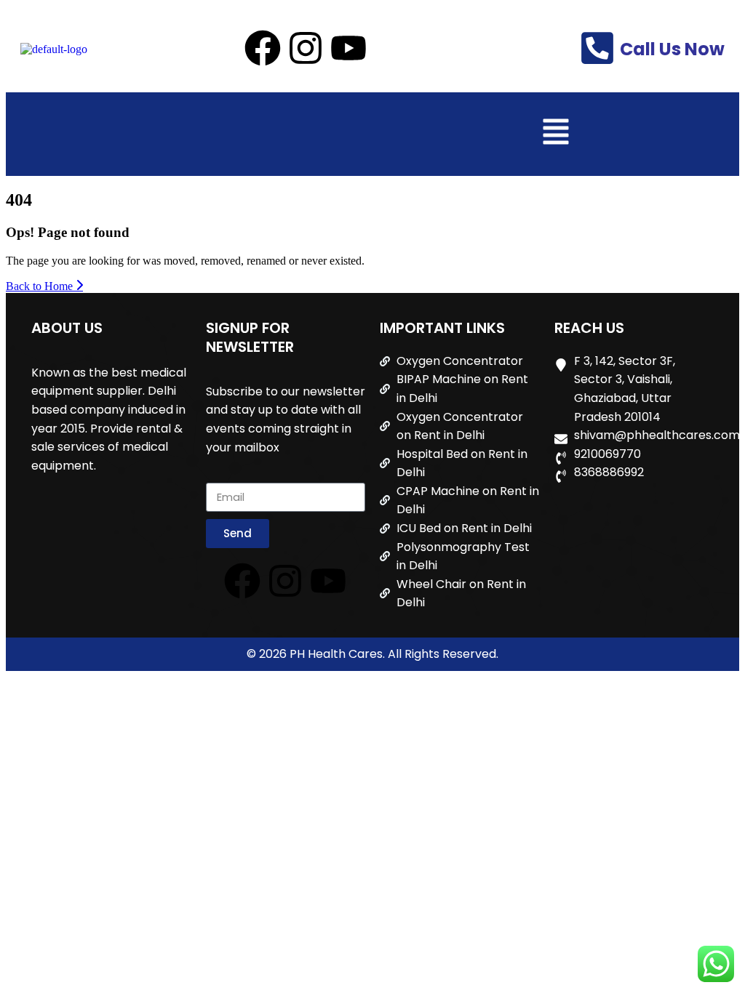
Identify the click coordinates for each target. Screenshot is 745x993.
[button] (556, 134)
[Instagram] (305, 48)
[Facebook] (262, 48)
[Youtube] (348, 48)
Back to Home (41, 286)
